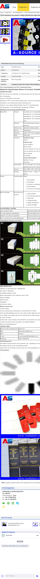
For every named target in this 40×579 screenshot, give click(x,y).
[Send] (37, 576)
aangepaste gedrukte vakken (12, 482)
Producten (23, 7)
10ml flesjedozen (18, 12)
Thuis (1, 12)
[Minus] (37, 535)
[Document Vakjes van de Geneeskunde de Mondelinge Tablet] (35, 524)
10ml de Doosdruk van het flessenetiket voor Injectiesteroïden (16, 525)
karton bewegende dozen (26, 482)
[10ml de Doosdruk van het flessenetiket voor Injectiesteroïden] (4, 524)
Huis (14, 7)
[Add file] (2, 576)
